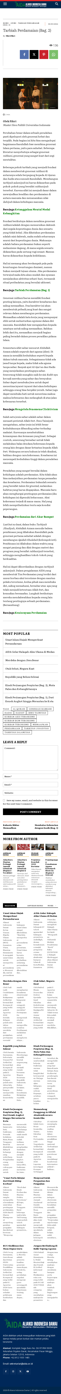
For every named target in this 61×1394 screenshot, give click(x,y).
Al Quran (19, 708)
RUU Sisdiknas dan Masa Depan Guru (13, 1247)
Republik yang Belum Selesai (22, 677)
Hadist (20, 712)
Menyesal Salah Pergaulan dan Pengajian (41, 1180)
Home (6, 23)
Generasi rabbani (40, 708)
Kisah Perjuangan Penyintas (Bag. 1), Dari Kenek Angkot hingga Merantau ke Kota (14, 1115)
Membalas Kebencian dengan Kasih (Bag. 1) (46, 826)
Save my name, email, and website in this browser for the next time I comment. (30, 802)
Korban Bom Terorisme (20, 720)
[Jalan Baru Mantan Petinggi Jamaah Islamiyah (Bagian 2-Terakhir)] (9, 847)
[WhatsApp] (53, 54)
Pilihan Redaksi (34, 854)
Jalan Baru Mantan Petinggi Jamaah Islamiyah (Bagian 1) (22, 865)
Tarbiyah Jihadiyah (36, 728)
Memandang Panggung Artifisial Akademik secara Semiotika (44, 1113)
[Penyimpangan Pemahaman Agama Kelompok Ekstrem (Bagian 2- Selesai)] (51, 847)
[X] (34, 54)
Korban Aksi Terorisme (20, 716)
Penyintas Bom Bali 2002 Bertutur (35, 862)
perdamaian (12, 728)
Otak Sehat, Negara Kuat (19, 668)
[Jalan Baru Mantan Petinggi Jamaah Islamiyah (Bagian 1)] (23, 847)
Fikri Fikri (10, 36)
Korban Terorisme (17, 724)
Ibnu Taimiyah (37, 712)
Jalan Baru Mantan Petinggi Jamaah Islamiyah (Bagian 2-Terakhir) (8, 866)
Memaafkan (40, 724)
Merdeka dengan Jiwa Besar (22, 660)
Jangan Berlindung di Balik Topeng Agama (45, 1247)
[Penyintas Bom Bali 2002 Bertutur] (37, 847)
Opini (13, 23)
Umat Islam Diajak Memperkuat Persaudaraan (13, 916)
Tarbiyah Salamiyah (17, 732)
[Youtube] (28, 1371)
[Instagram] (13, 1371)
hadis (8, 712)
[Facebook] (24, 54)
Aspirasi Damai (7, 854)
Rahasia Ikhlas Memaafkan (11, 826)
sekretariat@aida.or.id (21, 1363)
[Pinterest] (43, 54)
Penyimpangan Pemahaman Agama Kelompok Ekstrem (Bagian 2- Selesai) (51, 867)
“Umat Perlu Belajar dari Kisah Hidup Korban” (14, 1180)
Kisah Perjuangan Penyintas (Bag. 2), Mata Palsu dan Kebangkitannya (30, 687)
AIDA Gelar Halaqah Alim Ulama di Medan (30, 651)
